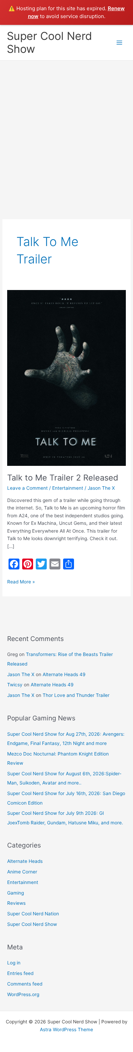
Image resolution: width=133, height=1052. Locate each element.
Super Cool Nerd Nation (33, 913)
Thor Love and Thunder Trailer (76, 695)
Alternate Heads (25, 861)
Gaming (15, 893)
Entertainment (67, 488)
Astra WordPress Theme (66, 1029)
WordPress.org (23, 994)
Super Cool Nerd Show (49, 42)
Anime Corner (22, 871)
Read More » (21, 581)
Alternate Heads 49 (64, 674)
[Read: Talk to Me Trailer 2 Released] (66, 377)
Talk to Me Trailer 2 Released (62, 478)
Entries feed (20, 973)
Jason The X (20, 674)
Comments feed (24, 984)
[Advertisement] (66, 130)
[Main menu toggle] (120, 43)
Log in (13, 962)
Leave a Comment (27, 488)
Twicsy (15, 684)
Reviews (16, 903)
